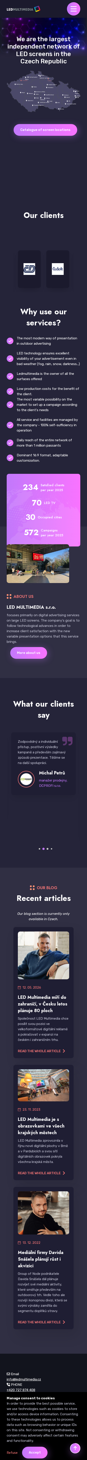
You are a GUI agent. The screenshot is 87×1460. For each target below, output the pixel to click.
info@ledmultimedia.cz (24, 1379)
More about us (28, 653)
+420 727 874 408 (21, 1390)
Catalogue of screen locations (45, 130)
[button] (39, 849)
